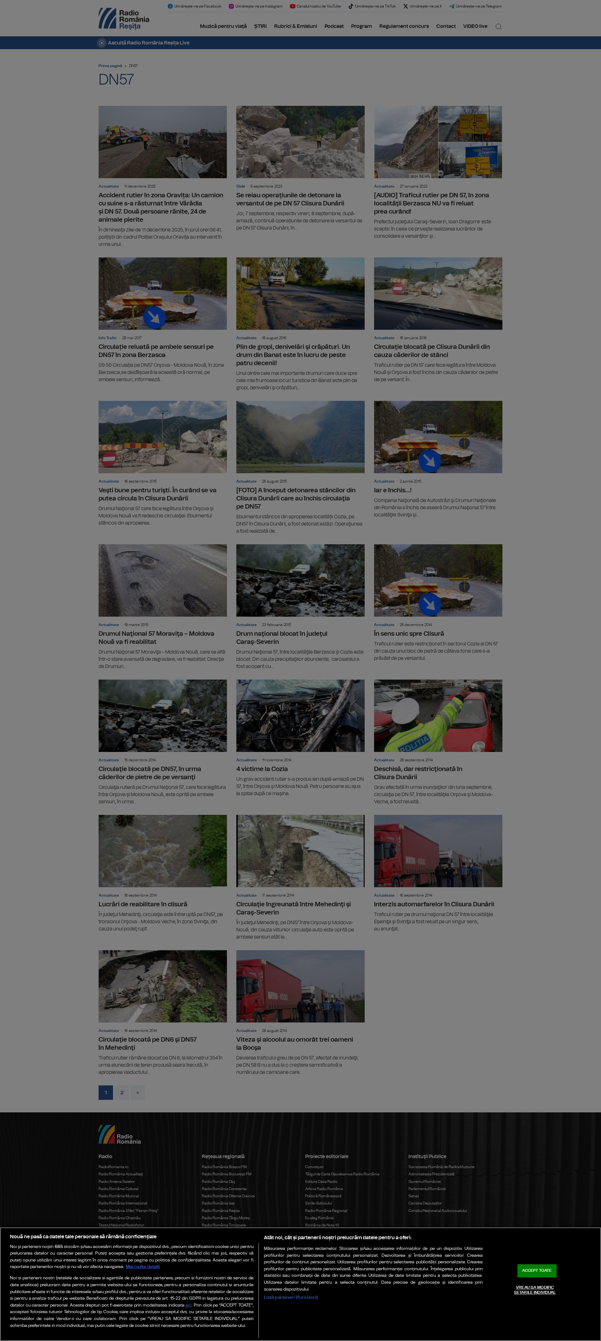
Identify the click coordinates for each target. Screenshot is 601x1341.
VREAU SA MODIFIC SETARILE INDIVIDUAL (535, 1290)
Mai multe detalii (143, 1266)
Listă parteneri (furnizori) (291, 1297)
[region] (300, 1284)
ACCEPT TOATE (537, 1271)
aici (188, 1305)
